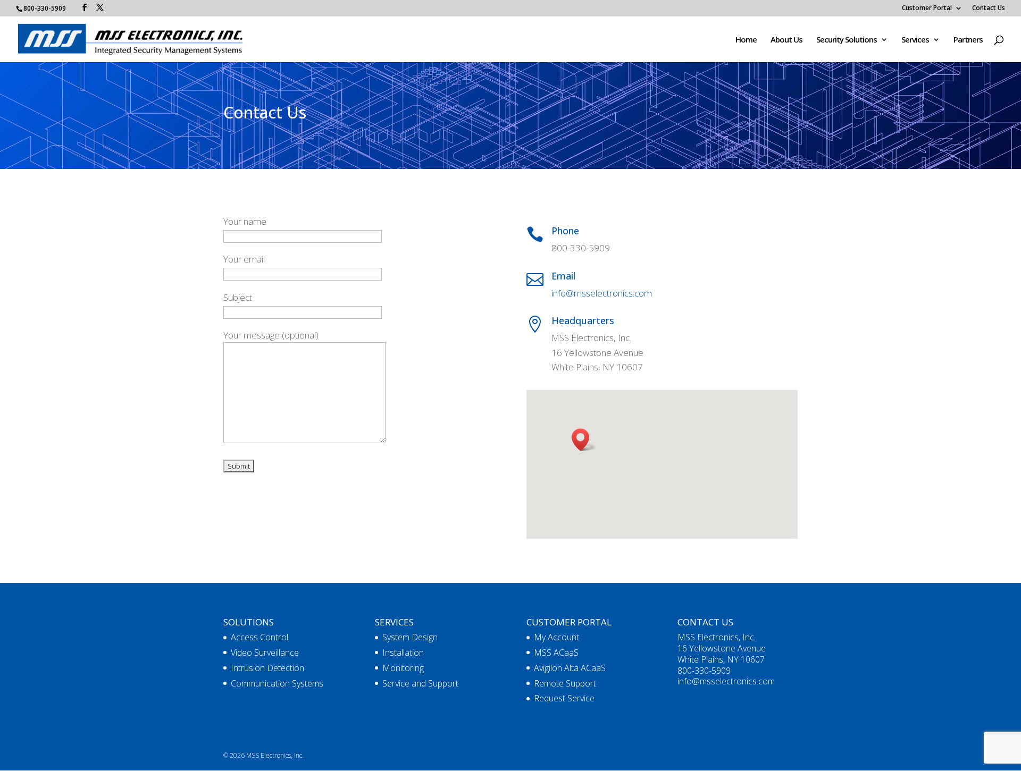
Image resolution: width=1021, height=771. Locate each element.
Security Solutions (846, 40)
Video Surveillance (265, 652)
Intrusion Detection (267, 668)
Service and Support (420, 683)
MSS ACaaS (556, 652)
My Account (556, 637)
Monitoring (403, 668)
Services (915, 40)
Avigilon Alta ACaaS (570, 668)
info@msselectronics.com (601, 293)
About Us (786, 40)
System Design (410, 637)
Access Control (259, 637)
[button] (584, 439)
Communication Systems (277, 683)
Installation (403, 652)
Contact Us (988, 8)
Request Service (564, 698)
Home (746, 40)
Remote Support (565, 683)
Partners (968, 40)
